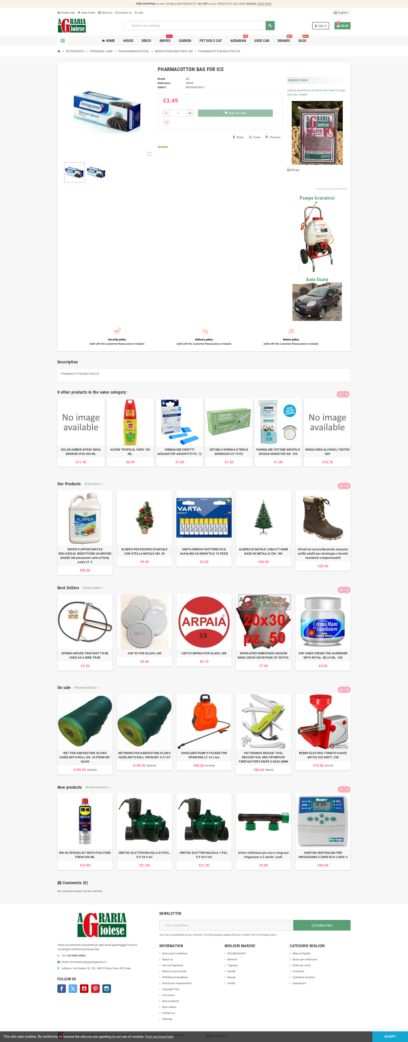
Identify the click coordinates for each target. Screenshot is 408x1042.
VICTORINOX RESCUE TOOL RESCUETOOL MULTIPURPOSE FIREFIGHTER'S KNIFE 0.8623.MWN (263, 757)
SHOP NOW (264, 3)
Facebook (61, 988)
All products (93, 483)
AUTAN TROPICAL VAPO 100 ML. (130, 452)
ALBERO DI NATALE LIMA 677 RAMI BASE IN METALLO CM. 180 (263, 551)
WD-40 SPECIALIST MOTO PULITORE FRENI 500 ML (85, 855)
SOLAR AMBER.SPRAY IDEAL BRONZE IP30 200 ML (81, 452)
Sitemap (167, 1019)
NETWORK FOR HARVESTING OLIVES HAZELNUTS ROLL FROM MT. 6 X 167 (144, 755)
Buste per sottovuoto (304, 959)
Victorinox (298, 971)
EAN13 (162, 87)
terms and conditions (174, 953)
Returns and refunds (174, 971)
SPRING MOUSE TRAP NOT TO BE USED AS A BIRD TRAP (85, 655)
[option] (81, 433)
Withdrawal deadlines (175, 977)
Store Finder (86, 12)
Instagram (106, 988)
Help (138, 12)
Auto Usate (317, 279)
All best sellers (93, 587)
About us (167, 959)
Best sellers (169, 1007)
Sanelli (231, 971)
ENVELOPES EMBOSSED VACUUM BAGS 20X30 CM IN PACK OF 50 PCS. (263, 655)
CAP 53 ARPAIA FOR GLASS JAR (204, 653)
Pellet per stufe (301, 965)
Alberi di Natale (301, 953)
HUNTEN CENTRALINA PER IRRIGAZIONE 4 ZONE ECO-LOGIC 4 (323, 855)
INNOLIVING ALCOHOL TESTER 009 (327, 452)
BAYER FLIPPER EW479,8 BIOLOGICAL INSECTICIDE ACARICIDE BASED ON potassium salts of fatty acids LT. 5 (85, 556)
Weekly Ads (66, 12)
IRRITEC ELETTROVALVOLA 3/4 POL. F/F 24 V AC (144, 855)
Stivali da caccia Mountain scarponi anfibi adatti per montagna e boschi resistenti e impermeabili (323, 553)
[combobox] (199, 25)
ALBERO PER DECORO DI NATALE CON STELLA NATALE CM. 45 (144, 551)
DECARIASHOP (236, 953)
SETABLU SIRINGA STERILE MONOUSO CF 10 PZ (229, 452)
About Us (107, 12)
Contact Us (125, 12)
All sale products (86, 687)
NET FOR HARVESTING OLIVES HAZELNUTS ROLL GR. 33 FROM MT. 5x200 (85, 757)
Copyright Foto (170, 989)
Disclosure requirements (177, 983)
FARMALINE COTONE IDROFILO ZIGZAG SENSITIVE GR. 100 (278, 452)
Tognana (232, 965)
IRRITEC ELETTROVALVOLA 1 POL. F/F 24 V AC (204, 855)
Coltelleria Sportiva (303, 977)
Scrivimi (163, 146)
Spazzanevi (299, 983)
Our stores (168, 995)
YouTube (84, 988)
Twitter (73, 988)
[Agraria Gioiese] (71, 25)
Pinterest (274, 137)
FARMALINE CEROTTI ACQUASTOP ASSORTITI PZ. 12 (179, 452)
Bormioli (232, 959)
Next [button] (346, 394)
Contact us (168, 1013)
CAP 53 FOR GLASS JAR (145, 653)
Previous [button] (340, 394)
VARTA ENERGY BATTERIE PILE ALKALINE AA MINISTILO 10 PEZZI (204, 551)
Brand (161, 78)
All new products (98, 787)
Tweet (256, 137)
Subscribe (323, 925)
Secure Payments (172, 965)
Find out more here (159, 1037)
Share (240, 137)
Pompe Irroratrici (317, 198)
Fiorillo (231, 983)
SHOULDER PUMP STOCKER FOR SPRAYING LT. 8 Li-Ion (204, 755)
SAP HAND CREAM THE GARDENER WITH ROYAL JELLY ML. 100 (323, 655)
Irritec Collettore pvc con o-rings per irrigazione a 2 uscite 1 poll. (263, 855)
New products (170, 1001)
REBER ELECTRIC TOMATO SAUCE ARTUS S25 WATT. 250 (323, 755)
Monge (231, 977)
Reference (164, 83)
